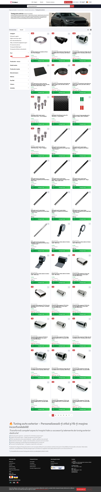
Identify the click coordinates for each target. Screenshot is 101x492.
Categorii (35, 2)
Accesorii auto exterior (29, 10)
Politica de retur (33, 466)
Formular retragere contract (35, 468)
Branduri (10, 464)
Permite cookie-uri (81, 489)
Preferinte (89, 489)
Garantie (52, 461)
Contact (52, 464)
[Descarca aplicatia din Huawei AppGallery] (17, 482)
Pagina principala (12, 10)
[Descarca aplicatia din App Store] (14, 482)
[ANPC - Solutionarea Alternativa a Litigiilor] (61, 467)
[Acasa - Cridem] (15, 2)
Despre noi (11, 461)
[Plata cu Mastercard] (11, 477)
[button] (75, 2)
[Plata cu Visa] (16, 477)
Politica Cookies (12, 466)
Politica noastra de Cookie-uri (42, 489)
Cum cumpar (32, 461)
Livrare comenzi (33, 464)
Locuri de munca (12, 463)
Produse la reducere (50, 2)
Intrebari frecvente (54, 463)
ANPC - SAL (11, 473)
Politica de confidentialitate (14, 469)
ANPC (10, 471)
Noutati (41, 2)
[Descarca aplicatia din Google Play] (10, 482)
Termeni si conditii (12, 468)
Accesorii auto (21, 10)
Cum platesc (32, 463)
